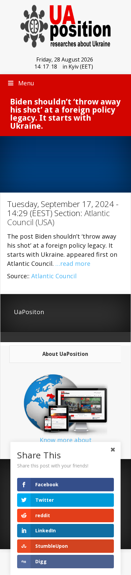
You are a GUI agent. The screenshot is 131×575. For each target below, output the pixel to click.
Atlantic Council (54, 276)
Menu (26, 83)
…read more (72, 263)
